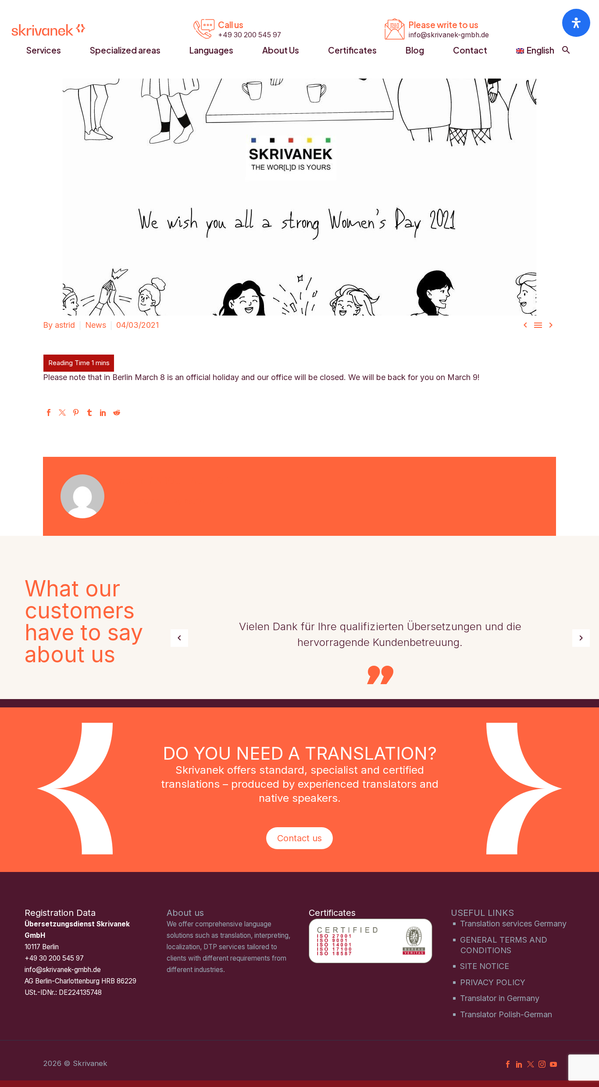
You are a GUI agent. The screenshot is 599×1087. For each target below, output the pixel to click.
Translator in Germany (499, 998)
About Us (280, 50)
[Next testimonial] (581, 638)
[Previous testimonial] (179, 638)
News (95, 325)
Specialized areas (125, 50)
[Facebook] (48, 412)
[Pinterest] (75, 412)
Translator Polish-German (506, 1014)
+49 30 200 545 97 (54, 958)
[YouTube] (553, 1064)
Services (43, 50)
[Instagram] (542, 1064)
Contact (470, 50)
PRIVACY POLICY (492, 982)
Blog (415, 50)
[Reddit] (116, 412)
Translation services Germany (513, 923)
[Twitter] (62, 412)
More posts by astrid (166, 501)
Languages (211, 50)
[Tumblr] (89, 412)
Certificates (352, 50)
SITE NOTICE (484, 966)
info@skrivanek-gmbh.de (63, 969)
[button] (566, 50)
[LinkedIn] (103, 412)
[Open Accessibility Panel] (576, 23)
